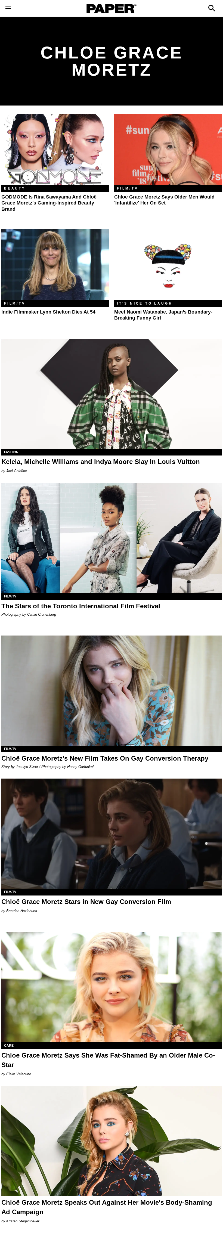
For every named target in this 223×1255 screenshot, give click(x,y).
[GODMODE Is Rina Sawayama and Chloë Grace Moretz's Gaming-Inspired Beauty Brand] (55, 149)
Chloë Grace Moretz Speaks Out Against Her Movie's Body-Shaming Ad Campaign (106, 1207)
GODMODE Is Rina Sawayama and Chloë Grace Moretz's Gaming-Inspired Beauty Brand (49, 203)
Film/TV (127, 188)
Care (9, 1046)
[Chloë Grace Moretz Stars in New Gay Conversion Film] (111, 834)
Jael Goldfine (16, 471)
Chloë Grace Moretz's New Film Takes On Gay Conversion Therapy (104, 758)
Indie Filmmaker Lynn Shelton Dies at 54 (48, 312)
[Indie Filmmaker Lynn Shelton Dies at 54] (55, 264)
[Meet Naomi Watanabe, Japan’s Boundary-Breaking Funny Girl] (168, 264)
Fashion (11, 452)
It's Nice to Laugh (144, 303)
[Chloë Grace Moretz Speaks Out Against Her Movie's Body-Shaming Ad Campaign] (111, 1141)
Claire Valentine (18, 1074)
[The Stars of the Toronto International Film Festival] (111, 538)
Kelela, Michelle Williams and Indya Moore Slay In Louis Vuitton (100, 461)
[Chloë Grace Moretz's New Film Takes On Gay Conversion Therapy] (111, 691)
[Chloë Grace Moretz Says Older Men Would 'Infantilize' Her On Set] (168, 149)
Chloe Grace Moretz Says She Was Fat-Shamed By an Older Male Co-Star (108, 1060)
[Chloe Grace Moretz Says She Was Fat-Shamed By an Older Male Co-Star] (111, 987)
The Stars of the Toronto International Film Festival (80, 606)
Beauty (15, 188)
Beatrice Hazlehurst (21, 911)
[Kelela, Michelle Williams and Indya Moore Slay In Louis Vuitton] (111, 394)
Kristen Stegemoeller (22, 1221)
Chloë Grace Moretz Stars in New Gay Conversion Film (86, 901)
